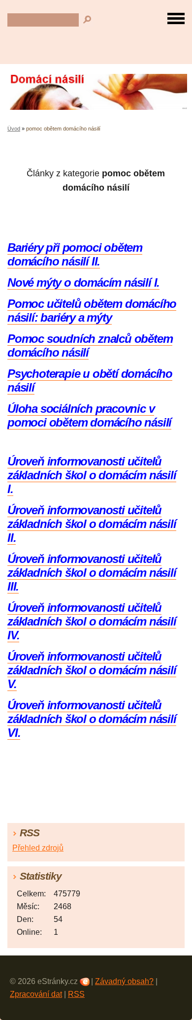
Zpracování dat (36, 994)
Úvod (13, 129)
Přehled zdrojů (38, 848)
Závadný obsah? (124, 981)
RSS (76, 994)
